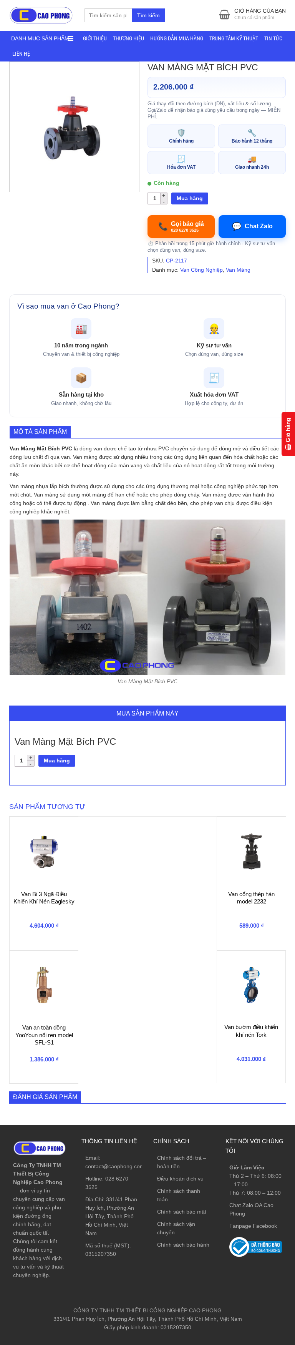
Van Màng (238, 270)
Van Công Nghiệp (201, 270)
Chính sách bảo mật (181, 1212)
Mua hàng (190, 198)
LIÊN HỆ (21, 54)
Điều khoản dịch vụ (180, 1179)
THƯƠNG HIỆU (128, 38)
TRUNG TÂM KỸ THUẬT (233, 38)
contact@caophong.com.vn (118, 1166)
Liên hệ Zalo (258, 1252)
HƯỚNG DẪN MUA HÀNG (176, 38)
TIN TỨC (273, 38)
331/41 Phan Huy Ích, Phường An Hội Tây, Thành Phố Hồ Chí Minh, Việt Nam (111, 1216)
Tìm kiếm (148, 15)
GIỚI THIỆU (95, 38)
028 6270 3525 (260, 1230)
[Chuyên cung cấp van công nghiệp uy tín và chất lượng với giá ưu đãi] (41, 14)
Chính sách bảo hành (183, 1245)
